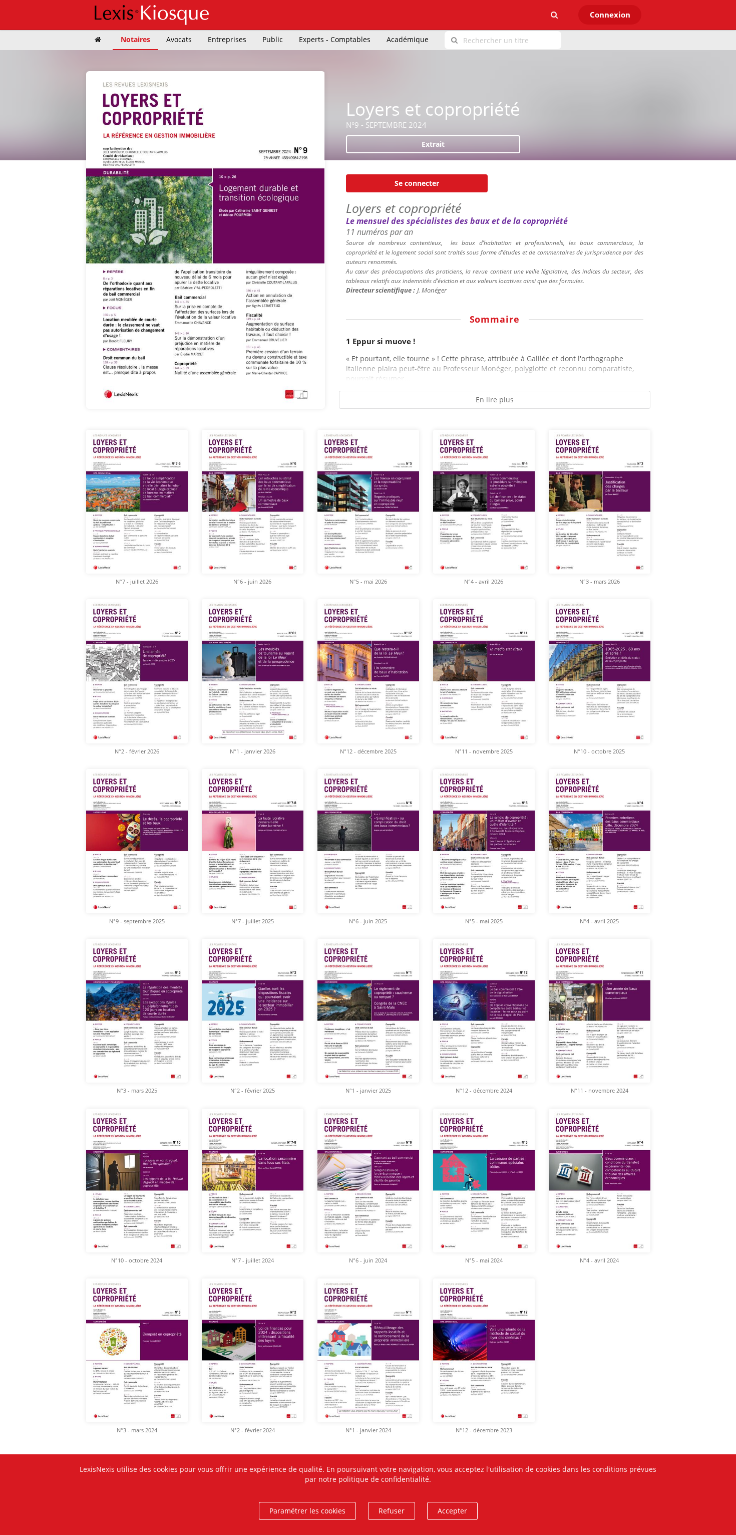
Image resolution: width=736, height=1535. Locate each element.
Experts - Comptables (335, 39)
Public (272, 39)
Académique (408, 39)
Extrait (433, 144)
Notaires (135, 39)
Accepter (452, 1510)
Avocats (179, 39)
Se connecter (417, 183)
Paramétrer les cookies (307, 1510)
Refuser (392, 1510)
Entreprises (227, 39)
